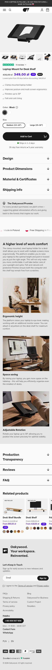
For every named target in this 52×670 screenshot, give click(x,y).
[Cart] (47, 10)
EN (12, 641)
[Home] (26, 10)
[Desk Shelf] (37, 506)
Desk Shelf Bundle (12, 517)
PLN (5, 641)
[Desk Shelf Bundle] (14, 506)
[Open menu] (4, 10)
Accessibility (8, 611)
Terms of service (25, 586)
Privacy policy (43, 586)
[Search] (10, 10)
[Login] (42, 10)
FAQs (5, 594)
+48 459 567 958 (13, 621)
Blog (29, 594)
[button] (26, 158)
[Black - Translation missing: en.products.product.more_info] (17, 107)
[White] (10, 112)
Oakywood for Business (37, 598)
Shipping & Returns (11, 598)
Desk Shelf (31, 517)
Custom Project (34, 602)
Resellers (31, 606)
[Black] (5, 112)
